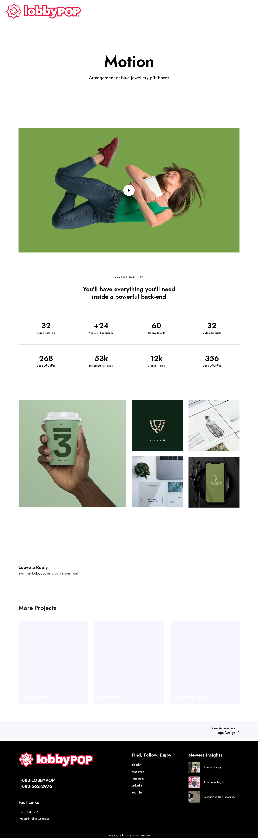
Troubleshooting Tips (215, 782)
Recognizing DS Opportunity (219, 797)
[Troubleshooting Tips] (194, 782)
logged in (43, 573)
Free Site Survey (212, 767)
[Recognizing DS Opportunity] (194, 797)
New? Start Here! (28, 812)
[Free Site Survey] (194, 767)
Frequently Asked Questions (34, 819)
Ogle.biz (123, 835)
